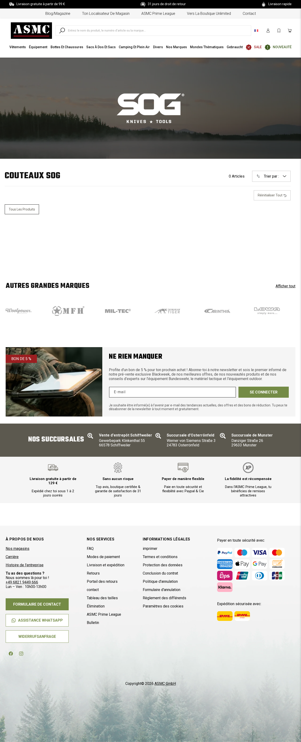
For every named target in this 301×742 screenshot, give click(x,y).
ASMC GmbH (165, 683)
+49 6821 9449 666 (22, 582)
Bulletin (93, 622)
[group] (47, 310)
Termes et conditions (160, 557)
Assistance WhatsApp (40, 620)
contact (249, 13)
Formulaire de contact (37, 604)
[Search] (62, 30)
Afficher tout (285, 286)
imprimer (150, 548)
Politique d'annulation (160, 581)
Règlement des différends (164, 598)
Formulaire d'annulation (161, 589)
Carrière (12, 557)
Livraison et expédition (105, 565)
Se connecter (263, 392)
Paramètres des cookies (163, 606)
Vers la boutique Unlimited (209, 13)
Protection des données (162, 565)
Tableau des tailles (102, 598)
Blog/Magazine (57, 13)
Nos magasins (17, 548)
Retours (93, 573)
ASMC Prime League (158, 13)
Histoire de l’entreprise (25, 565)
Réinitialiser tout (270, 195)
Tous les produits (22, 209)
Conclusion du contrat (160, 573)
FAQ (90, 548)
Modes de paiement (103, 557)
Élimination (96, 606)
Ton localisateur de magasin (106, 13)
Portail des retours (102, 581)
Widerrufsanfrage (37, 636)
